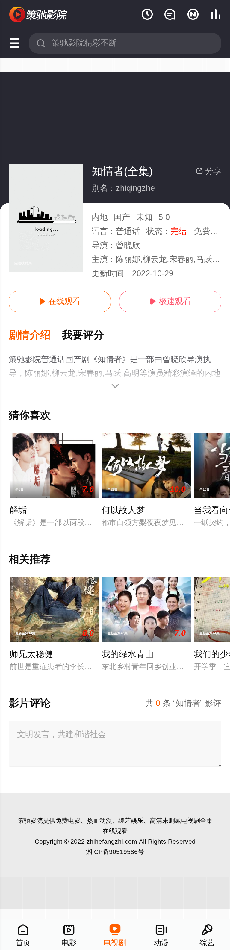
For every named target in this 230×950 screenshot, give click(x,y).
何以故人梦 (123, 510)
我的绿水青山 (128, 654)
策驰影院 (30, 820)
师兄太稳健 (31, 654)
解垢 (18, 510)
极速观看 (170, 301)
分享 (208, 171)
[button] (35, 335)
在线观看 (60, 301)
